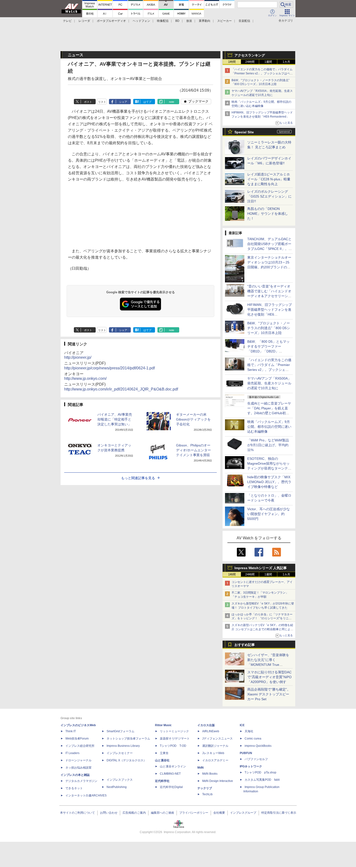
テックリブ (204, 788)
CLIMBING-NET (170, 773)
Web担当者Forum (77, 738)
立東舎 (164, 753)
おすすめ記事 (244, 645)
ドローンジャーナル (78, 760)
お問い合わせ (108, 812)
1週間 (268, 62)
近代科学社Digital (171, 787)
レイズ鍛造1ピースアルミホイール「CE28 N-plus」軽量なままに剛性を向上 (268, 179)
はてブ (147, 101)
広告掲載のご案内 (134, 812)
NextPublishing (117, 787)
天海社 (249, 731)
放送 (189, 21)
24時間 (250, 62)
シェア (123, 101)
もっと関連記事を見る (138, 478)
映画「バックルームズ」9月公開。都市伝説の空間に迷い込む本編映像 (269, 426)
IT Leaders (72, 753)
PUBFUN (246, 753)
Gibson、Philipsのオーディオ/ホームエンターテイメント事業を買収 (193, 450)
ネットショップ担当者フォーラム (128, 738)
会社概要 (219, 812)
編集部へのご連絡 (162, 812)
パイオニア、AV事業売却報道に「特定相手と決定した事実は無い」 (114, 419)
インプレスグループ (243, 812)
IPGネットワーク (251, 766)
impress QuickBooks (258, 746)
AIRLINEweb (210, 731)
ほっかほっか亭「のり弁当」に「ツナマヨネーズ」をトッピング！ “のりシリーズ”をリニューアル (262, 618)
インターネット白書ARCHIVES (86, 795)
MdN (200, 767)
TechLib (207, 794)
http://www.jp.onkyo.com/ (85, 378)
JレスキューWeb (213, 753)
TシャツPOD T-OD (173, 746)
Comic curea (253, 738)
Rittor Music (163, 725)
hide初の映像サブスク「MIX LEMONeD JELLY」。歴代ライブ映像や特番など (269, 482)
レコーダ (84, 21)
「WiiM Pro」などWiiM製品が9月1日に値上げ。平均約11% (268, 445)
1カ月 (286, 62)
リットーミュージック (174, 731)
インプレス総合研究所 (79, 746)
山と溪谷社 (162, 760)
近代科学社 (162, 781)
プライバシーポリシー (193, 812)
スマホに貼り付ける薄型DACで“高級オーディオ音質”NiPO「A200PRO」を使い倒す (269, 677)
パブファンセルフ (256, 759)
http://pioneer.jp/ (77, 357)
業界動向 (204, 21)
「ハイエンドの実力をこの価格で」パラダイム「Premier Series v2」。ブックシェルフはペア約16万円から (262, 73)
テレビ (67, 21)
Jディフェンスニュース (217, 738)
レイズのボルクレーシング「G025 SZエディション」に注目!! (269, 196)
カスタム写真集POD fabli (262, 779)
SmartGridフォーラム (120, 731)
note (171, 101)
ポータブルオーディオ (111, 21)
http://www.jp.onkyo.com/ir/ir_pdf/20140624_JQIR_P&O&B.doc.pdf (121, 389)
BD (177, 21)
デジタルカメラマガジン (81, 781)
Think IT (70, 731)
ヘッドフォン (141, 21)
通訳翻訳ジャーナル (215, 746)
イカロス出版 (206, 725)
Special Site (244, 132)
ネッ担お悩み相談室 (78, 767)
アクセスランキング (249, 55)
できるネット (74, 788)
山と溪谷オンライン (173, 766)
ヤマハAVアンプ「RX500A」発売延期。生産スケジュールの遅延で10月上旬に (269, 383)
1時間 (232, 62)
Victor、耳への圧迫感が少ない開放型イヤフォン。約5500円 (268, 514)
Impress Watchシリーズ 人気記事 (260, 568)
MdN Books (209, 773)
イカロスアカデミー (215, 760)
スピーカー (224, 21)
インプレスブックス (120, 779)
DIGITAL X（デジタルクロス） (126, 760)
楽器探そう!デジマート (175, 738)
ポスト (88, 101)
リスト (102, 101)
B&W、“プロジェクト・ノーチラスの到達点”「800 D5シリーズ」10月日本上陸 (268, 328)
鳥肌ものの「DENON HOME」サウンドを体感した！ (267, 213)
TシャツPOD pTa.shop (260, 772)
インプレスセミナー (120, 753)
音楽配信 (244, 21)
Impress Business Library (123, 746)
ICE (242, 725)
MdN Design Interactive (217, 781)
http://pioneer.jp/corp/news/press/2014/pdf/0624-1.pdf (109, 368)
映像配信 (163, 21)
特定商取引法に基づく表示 (278, 812)
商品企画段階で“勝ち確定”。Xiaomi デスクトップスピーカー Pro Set (268, 694)
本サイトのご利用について (77, 812)
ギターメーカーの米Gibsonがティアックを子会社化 (193, 419)
